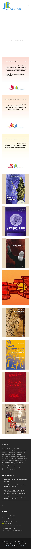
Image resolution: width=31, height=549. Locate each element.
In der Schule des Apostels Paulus (15, 333)
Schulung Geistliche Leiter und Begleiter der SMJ (15, 480)
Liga (3, 523)
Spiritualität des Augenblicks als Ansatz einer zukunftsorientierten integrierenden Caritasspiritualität (15, 85)
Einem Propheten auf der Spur (15, 429)
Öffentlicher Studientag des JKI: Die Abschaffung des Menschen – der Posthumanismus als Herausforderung (15, 491)
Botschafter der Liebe (15, 398)
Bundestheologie (16, 232)
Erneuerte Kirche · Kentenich (15, 365)
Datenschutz (20, 545)
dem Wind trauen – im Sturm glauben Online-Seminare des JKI (15, 485)
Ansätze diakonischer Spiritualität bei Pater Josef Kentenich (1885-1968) (15, 126)
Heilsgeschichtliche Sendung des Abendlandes (15, 198)
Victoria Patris (15, 265)
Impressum (5, 506)
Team (15, 302)
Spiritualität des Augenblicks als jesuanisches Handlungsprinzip (15, 166)
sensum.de (18, 543)
